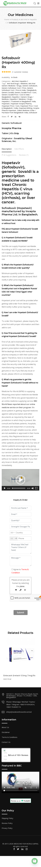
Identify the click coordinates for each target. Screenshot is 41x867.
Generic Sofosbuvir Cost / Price (14, 88)
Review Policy (7, 823)
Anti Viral (15, 81)
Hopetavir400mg (25, 108)
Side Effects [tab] (19, 149)
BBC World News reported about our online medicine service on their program (19, 404)
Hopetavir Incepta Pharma (21, 103)
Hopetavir (6, 103)
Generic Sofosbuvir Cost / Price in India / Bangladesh (19, 89)
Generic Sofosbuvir (29, 85)
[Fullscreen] (36, 489)
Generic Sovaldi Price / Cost (25, 92)
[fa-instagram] (27, 849)
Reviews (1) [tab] (23, 155)
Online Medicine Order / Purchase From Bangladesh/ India (19, 111)
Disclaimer (6, 732)
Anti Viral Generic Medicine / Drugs (18, 84)
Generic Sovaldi (8, 92)
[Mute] (33, 489)
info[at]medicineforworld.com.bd (19, 712)
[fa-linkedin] (15, 116)
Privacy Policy (7, 828)
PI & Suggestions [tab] (9, 155)
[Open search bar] (34, 3)
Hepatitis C (23, 81)
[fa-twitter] (12, 116)
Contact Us (6, 742)
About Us (5, 727)
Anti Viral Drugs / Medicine (17, 83)
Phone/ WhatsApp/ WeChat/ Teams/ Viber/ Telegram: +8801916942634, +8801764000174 (20, 704)
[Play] (5, 489)
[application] (20, 480)
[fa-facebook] (8, 116)
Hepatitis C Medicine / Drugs (21, 99)
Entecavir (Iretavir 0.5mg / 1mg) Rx (19, 675)
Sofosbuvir (33, 112)
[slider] (18, 488)
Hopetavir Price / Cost (10, 106)
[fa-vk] (19, 116)
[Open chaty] (35, 861)
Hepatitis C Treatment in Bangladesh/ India (19, 101)
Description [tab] (7, 149)
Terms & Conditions (9, 737)
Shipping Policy (7, 818)
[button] (20, 479)
